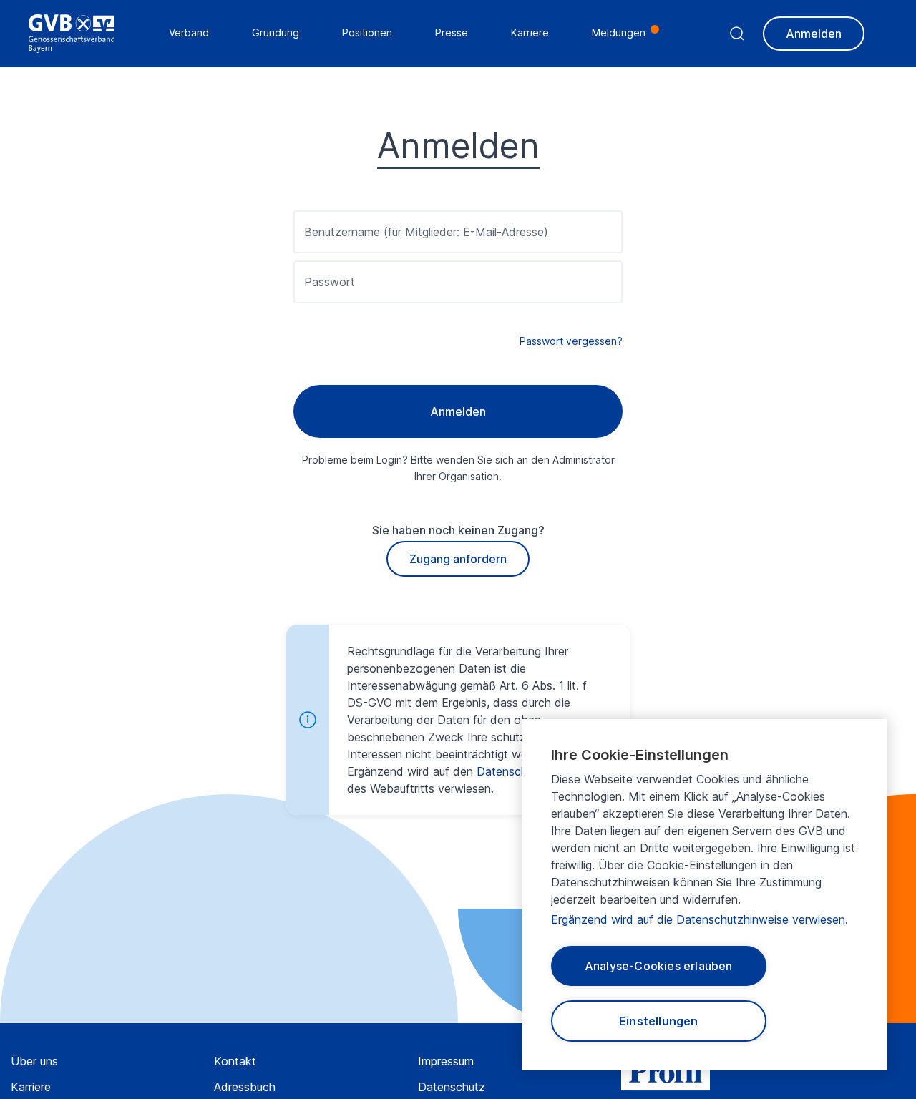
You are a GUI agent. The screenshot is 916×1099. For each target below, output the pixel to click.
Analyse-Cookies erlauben (659, 966)
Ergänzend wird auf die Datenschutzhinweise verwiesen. (699, 919)
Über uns (34, 1061)
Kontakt (235, 1061)
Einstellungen (658, 1021)
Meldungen (618, 32)
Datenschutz (451, 1087)
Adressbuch (245, 1087)
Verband (189, 32)
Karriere (31, 1087)
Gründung (275, 32)
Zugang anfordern (458, 559)
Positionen (367, 32)
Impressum (446, 1061)
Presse (451, 32)
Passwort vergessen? (571, 341)
